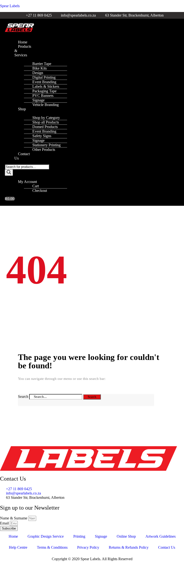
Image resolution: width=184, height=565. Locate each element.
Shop (22, 109)
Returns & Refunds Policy (129, 547)
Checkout (39, 190)
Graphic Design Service (46, 536)
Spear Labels (10, 6)
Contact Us (22, 156)
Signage (101, 536)
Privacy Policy (88, 547)
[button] (13, 34)
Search (23, 396)
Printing (79, 536)
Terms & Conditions (52, 547)
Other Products (43, 149)
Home (13, 536)
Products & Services (22, 50)
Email (5, 523)
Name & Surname (14, 518)
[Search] (9, 172)
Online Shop (126, 536)
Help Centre (18, 547)
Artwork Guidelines (160, 536)
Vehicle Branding (45, 105)
